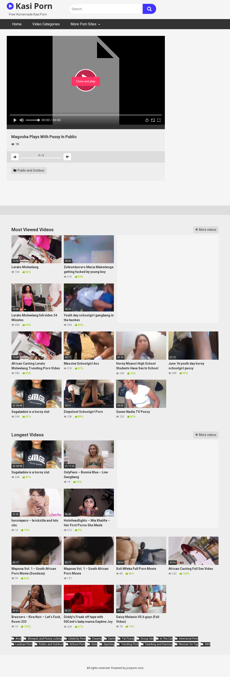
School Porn (77, 644)
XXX (207, 644)
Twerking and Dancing (158, 644)
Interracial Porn (188, 638)
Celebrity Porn (77, 638)
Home (17, 24)
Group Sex (147, 638)
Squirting (109, 644)
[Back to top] (215, 663)
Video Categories (46, 24)
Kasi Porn (33, 5)
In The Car (166, 638)
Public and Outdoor (30, 170)
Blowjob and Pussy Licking (45, 638)
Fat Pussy (128, 638)
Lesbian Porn (23, 644)
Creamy (97, 638)
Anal (18, 638)
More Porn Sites (83, 24)
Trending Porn (129, 644)
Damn (111, 638)
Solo (94, 644)
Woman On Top (188, 644)
